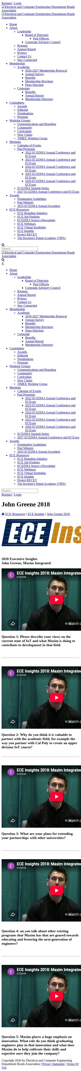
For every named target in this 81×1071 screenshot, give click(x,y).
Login (17, 3)
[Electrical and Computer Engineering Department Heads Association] (40, 10)
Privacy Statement (53, 1064)
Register (7, 3)
